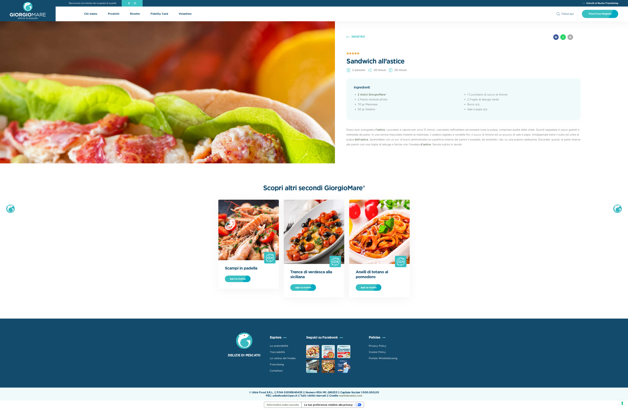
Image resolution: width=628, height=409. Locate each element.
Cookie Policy (377, 352)
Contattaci (276, 370)
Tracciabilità (277, 352)
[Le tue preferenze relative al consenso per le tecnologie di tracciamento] (622, 403)
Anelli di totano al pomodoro (372, 274)
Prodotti (113, 13)
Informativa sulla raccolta (283, 404)
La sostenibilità (279, 345)
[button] (556, 37)
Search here (565, 13)
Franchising (277, 364)
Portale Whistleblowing (383, 358)
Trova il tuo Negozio (600, 13)
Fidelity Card (159, 13)
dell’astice (361, 139)
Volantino (185, 13)
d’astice (425, 144)
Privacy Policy (377, 345)
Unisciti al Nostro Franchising (602, 3)
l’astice (380, 129)
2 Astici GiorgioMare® (372, 94)
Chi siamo (90, 13)
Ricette (135, 13)
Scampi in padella (241, 268)
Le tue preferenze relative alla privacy (328, 404)
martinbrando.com (350, 395)
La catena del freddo (283, 358)
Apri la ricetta (238, 279)
